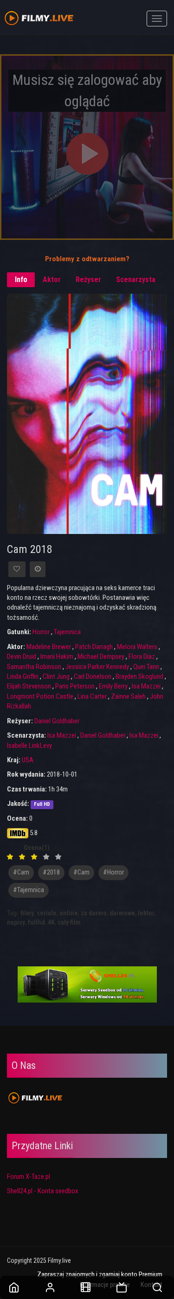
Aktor (52, 279)
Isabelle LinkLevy (29, 745)
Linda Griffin (23, 676)
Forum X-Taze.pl (28, 1176)
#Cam (81, 872)
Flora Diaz (142, 656)
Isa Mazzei (146, 686)
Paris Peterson (75, 686)
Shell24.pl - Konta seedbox (42, 1191)
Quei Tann (146, 666)
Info (21, 279)
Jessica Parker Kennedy (97, 666)
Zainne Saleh (128, 696)
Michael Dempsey (100, 656)
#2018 (51, 872)
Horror (41, 632)
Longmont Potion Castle (40, 696)
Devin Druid (21, 656)
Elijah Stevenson (29, 686)
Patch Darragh (94, 647)
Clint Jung (56, 676)
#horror (113, 872)
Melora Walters (137, 647)
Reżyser (88, 279)
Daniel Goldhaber (56, 721)
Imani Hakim (56, 656)
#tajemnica (28, 890)
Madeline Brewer (48, 647)
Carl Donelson (92, 676)
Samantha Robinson (34, 666)
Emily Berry (113, 686)
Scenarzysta (135, 279)
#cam (21, 872)
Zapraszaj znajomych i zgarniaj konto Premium (99, 1274)
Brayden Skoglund (139, 676)
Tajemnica (67, 632)
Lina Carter (92, 696)
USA (27, 760)
